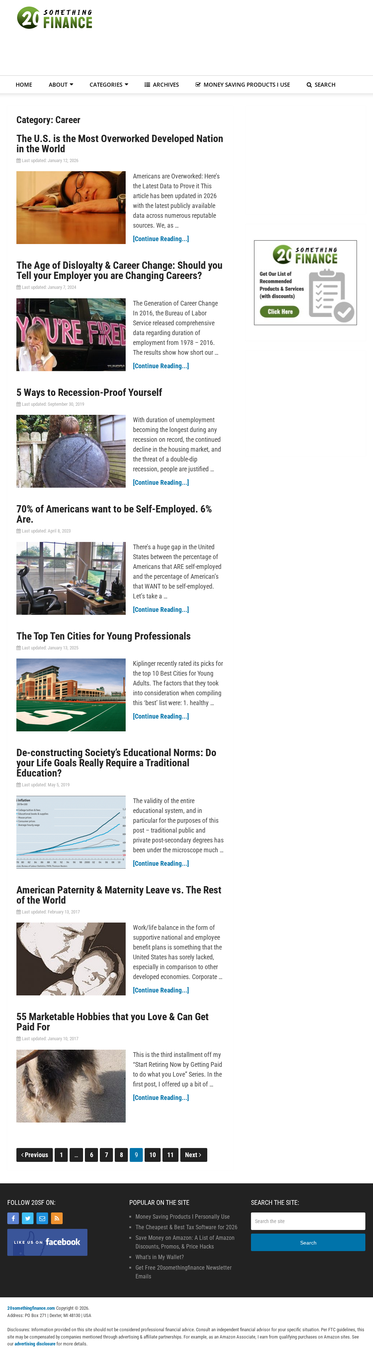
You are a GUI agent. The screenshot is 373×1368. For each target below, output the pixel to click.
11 (170, 1155)
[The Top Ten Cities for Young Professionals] (71, 695)
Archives (165, 84)
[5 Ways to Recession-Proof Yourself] (71, 451)
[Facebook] (13, 1218)
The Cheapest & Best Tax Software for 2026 (186, 1227)
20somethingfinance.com (31, 1308)
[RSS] (57, 1218)
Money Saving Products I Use (246, 84)
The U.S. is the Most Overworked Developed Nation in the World (119, 144)
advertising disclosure (35, 1344)
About (58, 84)
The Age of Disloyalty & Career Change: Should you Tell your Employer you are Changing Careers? (119, 270)
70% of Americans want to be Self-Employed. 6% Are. (114, 514)
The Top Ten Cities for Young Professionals (103, 636)
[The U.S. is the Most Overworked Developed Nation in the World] (71, 207)
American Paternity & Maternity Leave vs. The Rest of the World (118, 895)
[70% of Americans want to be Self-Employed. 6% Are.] (71, 578)
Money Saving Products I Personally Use (183, 1216)
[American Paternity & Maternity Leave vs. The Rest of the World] (71, 959)
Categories (106, 84)
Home (24, 84)
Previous (36, 1155)
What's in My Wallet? (160, 1257)
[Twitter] (28, 1218)
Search (324, 84)
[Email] (42, 1218)
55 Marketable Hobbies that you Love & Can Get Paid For (112, 1022)
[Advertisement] (233, 54)
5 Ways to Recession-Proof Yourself (89, 392)
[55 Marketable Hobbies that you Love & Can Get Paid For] (71, 1086)
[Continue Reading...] (161, 239)
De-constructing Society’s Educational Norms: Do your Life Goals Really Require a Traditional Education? (116, 763)
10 (152, 1155)
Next (192, 1155)
